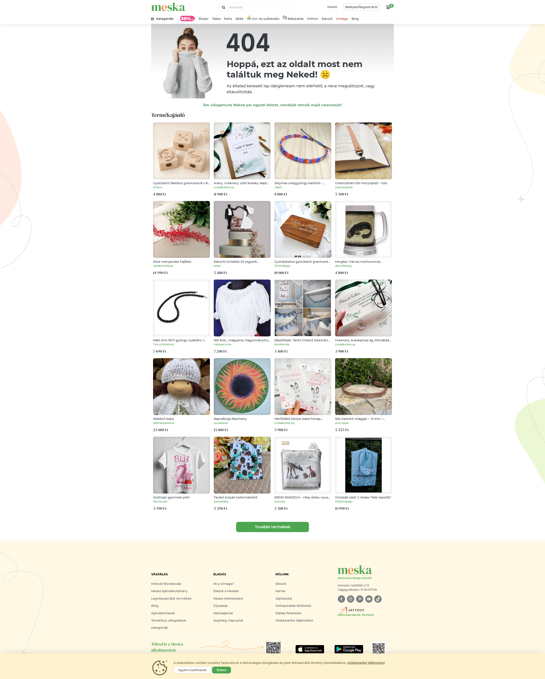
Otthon (312, 19)
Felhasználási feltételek (293, 606)
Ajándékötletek (163, 613)
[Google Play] (309, 649)
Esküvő (327, 19)
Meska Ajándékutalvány (169, 591)
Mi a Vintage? (223, 584)
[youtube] (369, 599)
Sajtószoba (283, 598)
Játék (239, 19)
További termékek (272, 527)
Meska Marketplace (228, 598)
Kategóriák (159, 628)
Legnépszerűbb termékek (171, 598)
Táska (216, 19)
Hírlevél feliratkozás (166, 584)
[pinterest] (359, 599)
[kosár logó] (388, 7)
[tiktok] (378, 599)
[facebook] (341, 599)
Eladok (332, 7)
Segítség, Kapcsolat (228, 620)
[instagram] (350, 599)
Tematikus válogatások (168, 620)
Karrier (280, 591)
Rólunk (280, 584)
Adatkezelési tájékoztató (294, 620)
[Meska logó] (168, 7)
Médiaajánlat (223, 613)
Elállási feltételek (288, 613)
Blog (355, 19)
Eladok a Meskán (226, 591)
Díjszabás (220, 606)
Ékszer (204, 19)
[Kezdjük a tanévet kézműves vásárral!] (187, 18)
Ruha (228, 19)
